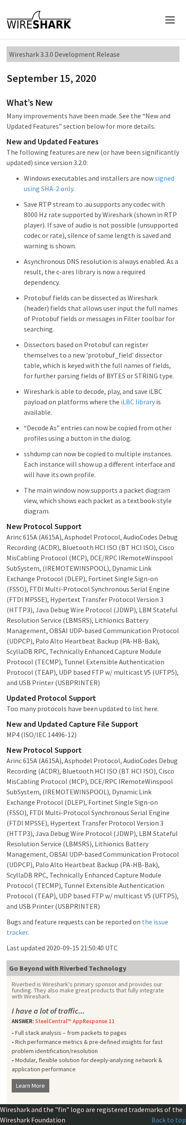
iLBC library (138, 401)
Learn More (30, 1085)
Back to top (168, 1119)
